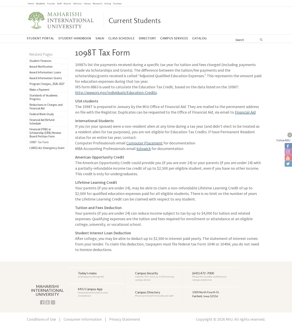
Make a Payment (39, 90)
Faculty (51, 3)
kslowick (143, 148)
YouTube (47, 302)
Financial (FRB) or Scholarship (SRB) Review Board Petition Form (45, 132)
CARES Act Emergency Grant (47, 148)
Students (40, 3)
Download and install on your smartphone (93, 292)
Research (97, 3)
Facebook (42, 302)
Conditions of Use (41, 319)
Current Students (135, 20)
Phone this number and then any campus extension (209, 276)
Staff (59, 3)
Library (87, 3)
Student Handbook (74, 38)
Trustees (117, 3)
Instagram (53, 302)
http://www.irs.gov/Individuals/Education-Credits (116, 92)
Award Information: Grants (45, 78)
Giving (107, 3)
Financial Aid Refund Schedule (41, 121)
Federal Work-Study (41, 114)
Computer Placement (144, 142)
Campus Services (174, 38)
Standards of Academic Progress (43, 97)
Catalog (199, 38)
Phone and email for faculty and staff (154, 293)
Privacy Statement (124, 319)
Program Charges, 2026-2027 (46, 84)
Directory (147, 38)
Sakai (100, 38)
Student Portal (40, 38)
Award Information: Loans (45, 72)
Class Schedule (121, 38)
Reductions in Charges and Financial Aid (46, 106)
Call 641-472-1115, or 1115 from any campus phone (154, 276)
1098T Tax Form (39, 142)
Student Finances (40, 61)
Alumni (67, 3)
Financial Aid (245, 112)
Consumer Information (83, 319)
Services (77, 3)
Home (31, 3)
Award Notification (41, 66)
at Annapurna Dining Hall (91, 274)
